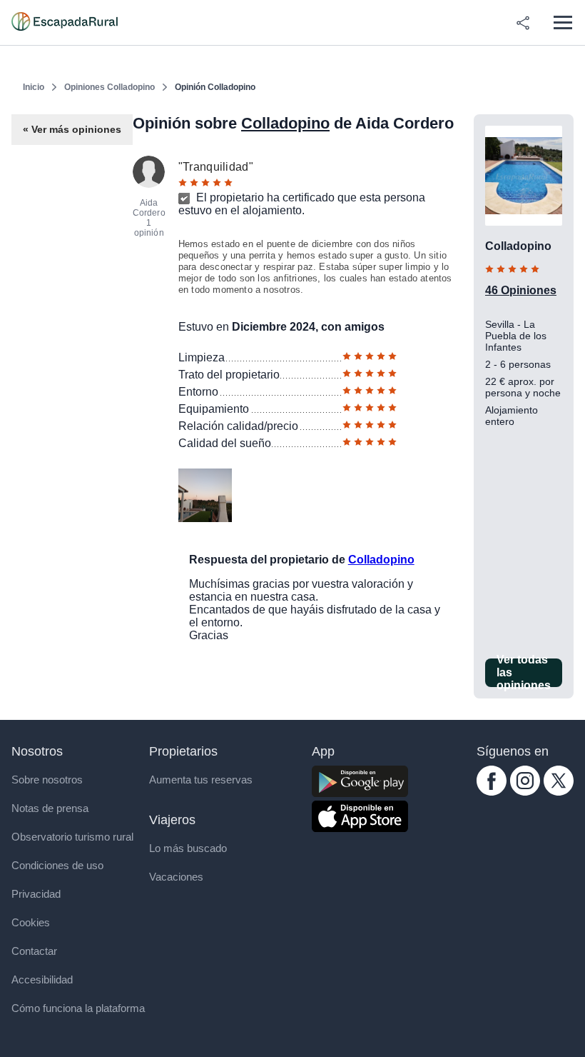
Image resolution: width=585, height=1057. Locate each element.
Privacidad (36, 894)
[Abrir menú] (562, 22)
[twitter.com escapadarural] (559, 792)
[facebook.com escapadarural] (492, 792)
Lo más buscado (188, 848)
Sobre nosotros (47, 779)
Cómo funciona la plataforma (78, 1008)
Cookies (30, 922)
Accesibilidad (42, 979)
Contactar (34, 951)
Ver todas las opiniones (524, 672)
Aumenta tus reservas (201, 779)
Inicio (33, 87)
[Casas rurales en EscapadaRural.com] (64, 23)
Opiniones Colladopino (109, 87)
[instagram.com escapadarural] (525, 792)
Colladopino (285, 123)
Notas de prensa (49, 808)
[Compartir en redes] (523, 23)
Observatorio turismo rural (72, 837)
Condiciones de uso (57, 865)
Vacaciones (176, 877)
